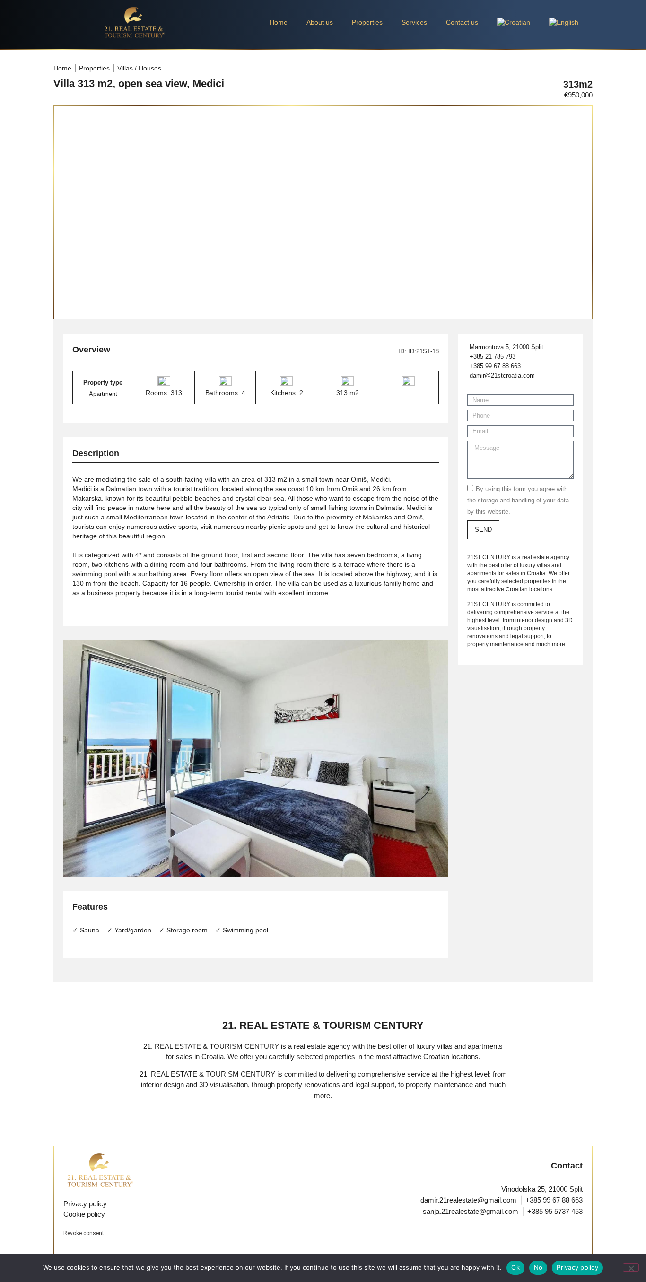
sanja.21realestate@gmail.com (470, 1211)
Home (279, 22)
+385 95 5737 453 (555, 1211)
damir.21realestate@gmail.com (468, 1200)
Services (414, 22)
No (538, 1267)
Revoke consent (83, 1233)
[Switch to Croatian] (514, 22)
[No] (631, 1267)
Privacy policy (577, 1267)
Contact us (462, 22)
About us (319, 22)
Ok (515, 1267)
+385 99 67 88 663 (554, 1200)
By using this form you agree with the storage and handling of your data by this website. (518, 500)
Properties (367, 22)
